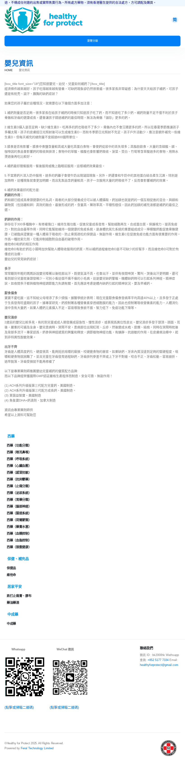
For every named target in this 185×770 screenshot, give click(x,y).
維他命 (11, 574)
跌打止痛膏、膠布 (19, 595)
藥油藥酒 (13, 602)
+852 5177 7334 (158, 660)
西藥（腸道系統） (19, 513)
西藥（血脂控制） (19, 540)
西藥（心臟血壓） (19, 465)
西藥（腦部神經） (19, 506)
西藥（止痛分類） (19, 486)
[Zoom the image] (23, 9)
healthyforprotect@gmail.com (159, 665)
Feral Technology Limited (37, 748)
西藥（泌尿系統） (19, 493)
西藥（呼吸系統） (19, 459)
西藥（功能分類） (19, 445)
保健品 (11, 568)
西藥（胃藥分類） (19, 499)
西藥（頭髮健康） (19, 547)
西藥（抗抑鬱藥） (19, 479)
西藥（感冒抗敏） (19, 472)
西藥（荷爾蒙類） (19, 520)
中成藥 (11, 623)
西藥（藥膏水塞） (19, 526)
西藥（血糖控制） (19, 533)
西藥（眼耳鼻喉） (19, 452)
